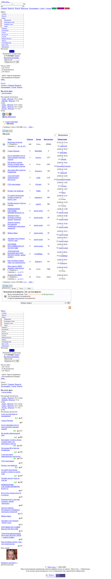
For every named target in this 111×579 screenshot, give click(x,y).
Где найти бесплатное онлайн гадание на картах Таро (16, 197)
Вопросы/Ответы (6, 38)
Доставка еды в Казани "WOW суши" (16, 239)
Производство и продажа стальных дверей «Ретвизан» (10, 501)
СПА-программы (14, 184)
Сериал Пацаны (13, 151)
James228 (63, 146)
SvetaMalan (38, 254)
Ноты (54, 8)
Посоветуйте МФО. (15, 275)
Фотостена (5, 34)
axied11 (38, 204)
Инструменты (63, 135)
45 (24, 146)
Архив (6, 26)
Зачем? (17, 56)
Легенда (14, 288)
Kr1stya (38, 157)
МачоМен (38, 151)
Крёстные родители (15, 142)
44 (21, 146)
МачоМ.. (5, 101)
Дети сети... (5, 2)
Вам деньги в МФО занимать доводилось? (16, 267)
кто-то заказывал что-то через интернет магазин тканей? (16, 157)
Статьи (42, 8)
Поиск (21, 288)
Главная (4, 8)
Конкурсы (24, 8)
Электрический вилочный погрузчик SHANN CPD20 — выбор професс (11, 535)
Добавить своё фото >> (9, 563)
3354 (30, 127)
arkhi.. (3, 79)
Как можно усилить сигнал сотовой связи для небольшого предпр (16, 164)
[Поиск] (2, 6)
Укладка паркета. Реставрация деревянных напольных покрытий (16, 225)
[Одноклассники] (7, 114)
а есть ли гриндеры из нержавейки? (9, 415)
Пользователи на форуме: (8, 288)
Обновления (7, 20)
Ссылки (48, 8)
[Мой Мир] (10, 114)
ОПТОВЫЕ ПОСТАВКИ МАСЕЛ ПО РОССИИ (16, 246)
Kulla (38, 178)
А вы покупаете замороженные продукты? (13, 177)
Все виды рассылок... (12, 58)
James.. (4, 107)
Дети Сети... (52, 567)
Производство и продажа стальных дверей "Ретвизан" (14, 217)
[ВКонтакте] (3, 114)
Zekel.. (4, 105)
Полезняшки (33, 8)
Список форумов (11, 122)
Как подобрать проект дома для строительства (16, 261)
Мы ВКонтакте (10, 117)
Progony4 (38, 171)
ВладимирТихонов (63, 166)
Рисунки (61, 8)
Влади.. (4, 109)
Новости (11, 8)
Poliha (38, 191)
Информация (5, 46)
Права (29, 288)
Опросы (4, 40)
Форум (17, 8)
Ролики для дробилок (16, 191)
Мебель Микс (13, 233)
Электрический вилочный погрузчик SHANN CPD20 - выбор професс (16, 254)
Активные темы (8, 24)
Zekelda (63, 159)
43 (19, 146)
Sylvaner (38, 184)
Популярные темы (9, 22)
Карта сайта (5, 44)
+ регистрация (6, 93)
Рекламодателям (6, 42)
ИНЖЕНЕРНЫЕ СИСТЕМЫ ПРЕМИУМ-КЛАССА (16, 211)
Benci (63, 192)
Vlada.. (4, 99)
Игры (67, 8)
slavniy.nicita (38, 211)
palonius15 (38, 197)
